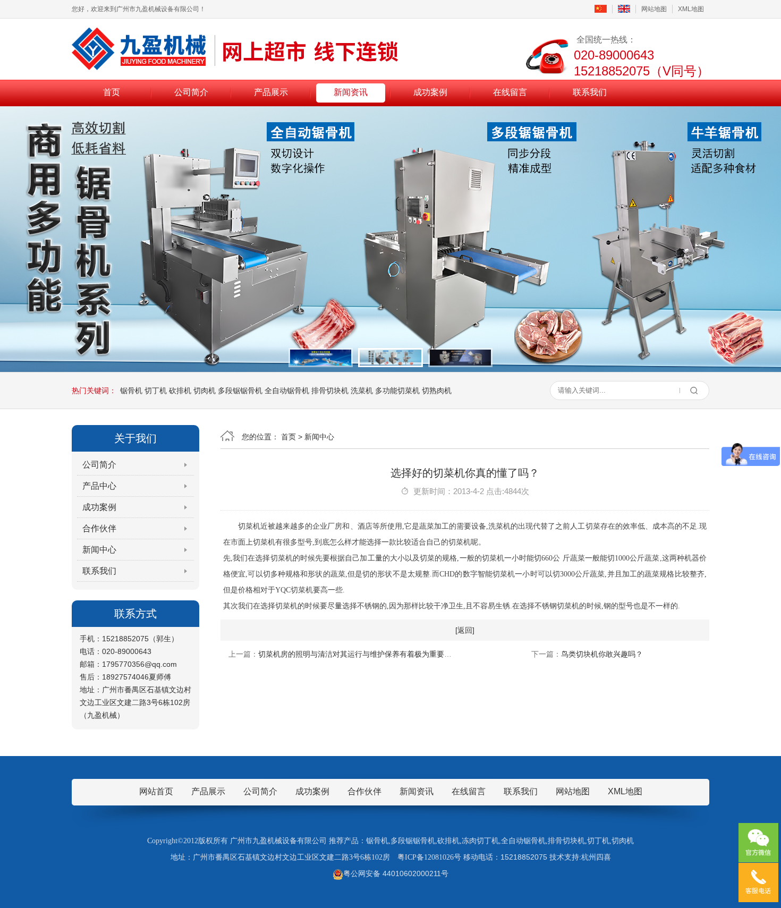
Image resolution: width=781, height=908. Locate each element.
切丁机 (156, 390)
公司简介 (191, 92)
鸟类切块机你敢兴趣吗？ (602, 654)
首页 (111, 92)
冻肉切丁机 (480, 841)
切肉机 (204, 390)
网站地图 (654, 9)
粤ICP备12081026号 (429, 857)
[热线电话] (758, 882)
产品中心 (99, 485)
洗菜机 (362, 390)
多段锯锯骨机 (240, 390)
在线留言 (510, 92)
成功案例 (430, 92)
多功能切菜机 (397, 390)
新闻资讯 (351, 92)
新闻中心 (99, 549)
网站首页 (156, 791)
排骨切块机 (330, 390)
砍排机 (180, 390)
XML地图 (691, 9)
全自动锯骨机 (287, 390)
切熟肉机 (437, 390)
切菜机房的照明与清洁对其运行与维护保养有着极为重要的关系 (362, 654)
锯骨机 (131, 390)
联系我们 (590, 92)
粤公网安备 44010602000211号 (395, 873)
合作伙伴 (99, 528)
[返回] (464, 630)
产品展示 (271, 92)
